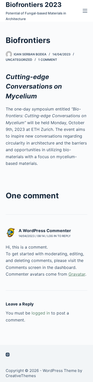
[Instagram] (8, 354)
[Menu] (85, 11)
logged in (41, 313)
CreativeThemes (21, 375)
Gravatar (76, 274)
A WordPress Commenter (45, 230)
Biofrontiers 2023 (33, 5)
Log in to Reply (59, 236)
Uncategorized (19, 60)
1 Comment (47, 60)
